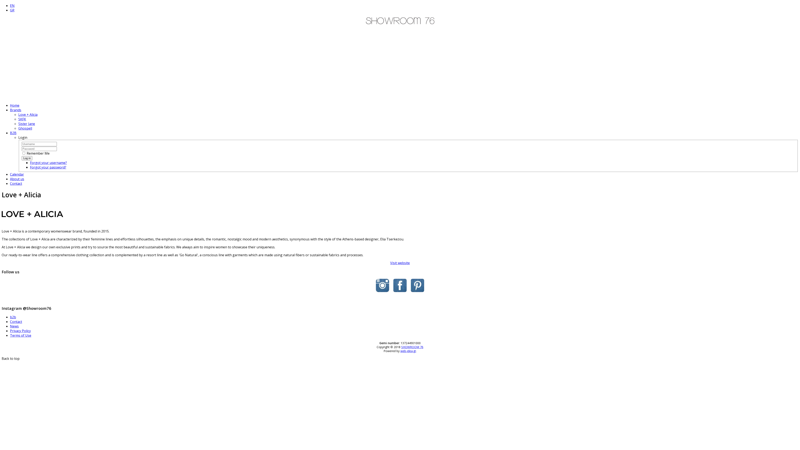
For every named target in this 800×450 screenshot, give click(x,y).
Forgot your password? (48, 167)
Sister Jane (26, 123)
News (14, 326)
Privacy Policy (20, 331)
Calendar (17, 174)
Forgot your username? (48, 162)
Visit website (400, 263)
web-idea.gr (408, 351)
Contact (16, 183)
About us (17, 179)
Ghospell (25, 128)
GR (12, 10)
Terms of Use (20, 335)
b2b (13, 317)
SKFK (22, 119)
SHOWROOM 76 (412, 347)
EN (12, 5)
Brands (15, 110)
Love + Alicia (28, 114)
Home (14, 105)
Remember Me (38, 153)
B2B (13, 133)
